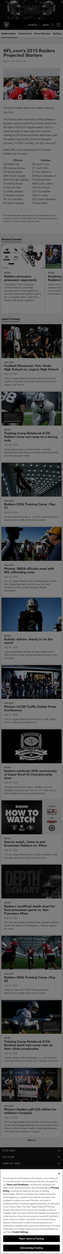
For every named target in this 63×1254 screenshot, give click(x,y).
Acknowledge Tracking (31, 1248)
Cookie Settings (20, 1232)
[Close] (59, 1173)
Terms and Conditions (18, 1184)
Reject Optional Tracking (31, 1238)
